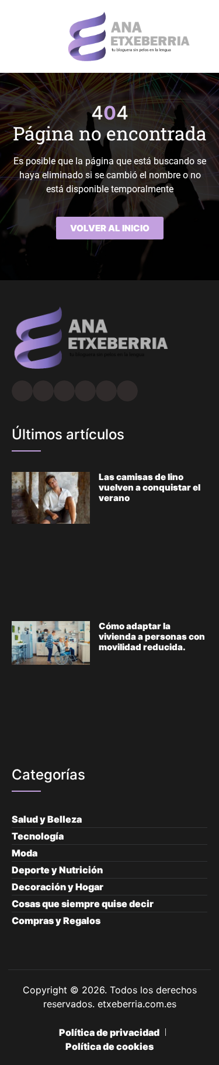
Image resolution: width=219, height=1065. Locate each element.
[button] (15, 37)
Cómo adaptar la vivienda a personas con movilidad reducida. (152, 636)
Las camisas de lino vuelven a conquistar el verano (149, 487)
